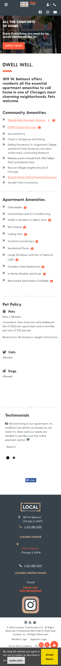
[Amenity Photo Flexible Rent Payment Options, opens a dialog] (54, 120)
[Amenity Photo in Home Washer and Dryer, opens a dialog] (44, 274)
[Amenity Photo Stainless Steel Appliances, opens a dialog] (43, 267)
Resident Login (19, 639)
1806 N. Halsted (29, 548)
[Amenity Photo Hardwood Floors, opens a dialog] (32, 248)
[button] (49, 4)
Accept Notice (49, 656)
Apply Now (13, 45)
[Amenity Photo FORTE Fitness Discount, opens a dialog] (39, 127)
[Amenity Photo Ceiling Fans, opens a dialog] (25, 234)
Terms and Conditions (20, 645)
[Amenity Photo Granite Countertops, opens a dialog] (37, 241)
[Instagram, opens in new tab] (47, 12)
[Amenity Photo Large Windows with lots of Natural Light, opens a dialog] (17, 260)
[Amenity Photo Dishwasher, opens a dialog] (25, 207)
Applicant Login (38, 639)
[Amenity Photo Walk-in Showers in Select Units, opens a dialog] (49, 220)
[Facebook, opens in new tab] (40, 12)
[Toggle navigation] (6, 4)
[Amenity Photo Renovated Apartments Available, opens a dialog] (51, 281)
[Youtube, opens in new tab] (55, 12)
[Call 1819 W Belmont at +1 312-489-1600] (55, 4)
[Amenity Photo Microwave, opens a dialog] (24, 227)
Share (32, 480)
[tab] (7, 457)
